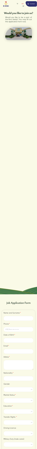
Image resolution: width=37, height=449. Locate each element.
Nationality (8, 373)
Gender (7, 384)
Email (6, 346)
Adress (6, 357)
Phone (6, 324)
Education (8, 406)
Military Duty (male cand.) (14, 439)
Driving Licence (10, 428)
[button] (31, 4)
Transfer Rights (10, 417)
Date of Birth (9, 335)
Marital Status (9, 395)
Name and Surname (12, 313)
